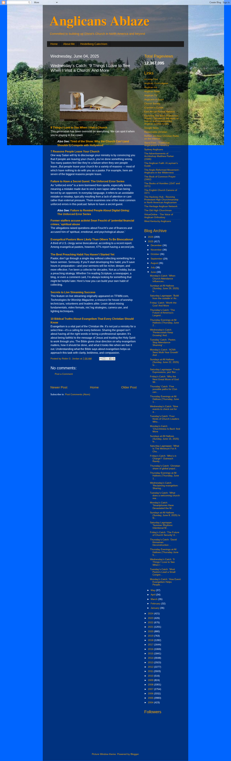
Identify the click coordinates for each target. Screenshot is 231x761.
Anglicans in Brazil (154, 99)
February (156, 603)
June (154, 272)
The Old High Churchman (158, 210)
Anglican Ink (150, 87)
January (155, 608)
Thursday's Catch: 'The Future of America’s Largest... (162, 313)
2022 (151, 622)
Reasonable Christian (155, 132)
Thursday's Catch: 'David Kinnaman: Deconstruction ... (163, 542)
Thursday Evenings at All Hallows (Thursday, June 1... (164, 399)
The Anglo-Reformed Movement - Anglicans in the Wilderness (162, 171)
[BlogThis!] (104, 358)
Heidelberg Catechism (93, 44)
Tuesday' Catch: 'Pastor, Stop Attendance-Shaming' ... (163, 342)
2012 (151, 667)
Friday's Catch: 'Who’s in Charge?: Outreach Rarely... (163, 459)
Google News (151, 128)
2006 (151, 693)
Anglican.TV (150, 95)
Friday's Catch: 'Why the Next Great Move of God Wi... (164, 379)
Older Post (129, 387)
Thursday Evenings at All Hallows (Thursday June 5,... (164, 552)
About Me (69, 44)
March (154, 599)
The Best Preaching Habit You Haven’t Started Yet (82, 254)
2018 (151, 640)
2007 (151, 689)
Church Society (152, 103)
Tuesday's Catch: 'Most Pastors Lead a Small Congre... (162, 572)
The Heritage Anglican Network (160, 206)
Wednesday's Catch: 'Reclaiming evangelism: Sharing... (164, 486)
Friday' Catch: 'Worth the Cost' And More (163, 304)
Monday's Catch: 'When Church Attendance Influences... (162, 278)
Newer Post (58, 387)
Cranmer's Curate (153, 107)
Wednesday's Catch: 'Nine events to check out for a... (164, 409)
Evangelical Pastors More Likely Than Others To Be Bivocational (92, 239)
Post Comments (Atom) (77, 394)
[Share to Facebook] (110, 358)
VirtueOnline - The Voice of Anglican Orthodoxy (158, 215)
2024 (151, 613)
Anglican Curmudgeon (156, 83)
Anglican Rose (152, 91)
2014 (151, 658)
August (155, 263)
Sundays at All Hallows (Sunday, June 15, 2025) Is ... (164, 439)
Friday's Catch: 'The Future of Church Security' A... (164, 533)
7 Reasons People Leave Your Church (75, 151)
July (153, 267)
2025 (151, 241)
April (153, 594)
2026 (151, 237)
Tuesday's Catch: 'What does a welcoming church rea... (165, 496)
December (157, 245)
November (157, 249)
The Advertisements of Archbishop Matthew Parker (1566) (159, 156)
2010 (151, 676)
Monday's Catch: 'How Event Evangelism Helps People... (165, 582)
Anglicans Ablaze (99, 20)
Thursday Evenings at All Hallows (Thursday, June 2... (164, 323)
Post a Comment (64, 374)
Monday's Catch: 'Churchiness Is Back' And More (165, 429)
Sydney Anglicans (153, 149)
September (157, 258)
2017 (151, 644)
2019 (151, 636)
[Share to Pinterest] (113, 358)
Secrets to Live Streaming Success (73, 292)
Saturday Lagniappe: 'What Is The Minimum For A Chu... (164, 449)
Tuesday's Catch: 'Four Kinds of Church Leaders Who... (164, 419)
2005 (151, 698)
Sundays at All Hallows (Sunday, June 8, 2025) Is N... (165, 515)
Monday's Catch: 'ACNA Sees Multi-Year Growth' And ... (164, 352)
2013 (151, 662)
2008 (151, 684)
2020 (151, 631)
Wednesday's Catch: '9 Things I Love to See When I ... (162, 562)
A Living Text (151, 79)
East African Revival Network (159, 111)
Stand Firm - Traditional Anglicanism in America (156, 144)
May (153, 590)
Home (54, 44)
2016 (151, 649)
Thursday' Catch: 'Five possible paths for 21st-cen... (164, 389)
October (155, 254)
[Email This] (100, 358)
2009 (151, 680)
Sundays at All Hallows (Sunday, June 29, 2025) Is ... (164, 288)
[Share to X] (107, 358)
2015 (151, 653)
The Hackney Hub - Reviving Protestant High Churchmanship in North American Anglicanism (161, 200)
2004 (151, 702)
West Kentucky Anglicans (157, 221)
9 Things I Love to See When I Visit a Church (79, 127)
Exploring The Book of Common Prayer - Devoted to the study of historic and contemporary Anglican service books (161, 119)
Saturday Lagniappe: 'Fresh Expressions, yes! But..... (165, 370)
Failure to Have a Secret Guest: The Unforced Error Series (87, 181)
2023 (151, 618)
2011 (151, 671)
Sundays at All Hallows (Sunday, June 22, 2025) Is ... (164, 362)
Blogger (135, 754)
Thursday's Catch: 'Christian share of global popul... (165, 467)
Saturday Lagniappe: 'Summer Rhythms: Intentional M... (161, 525)
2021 (151, 627)
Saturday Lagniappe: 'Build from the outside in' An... (164, 297)
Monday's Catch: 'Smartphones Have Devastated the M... (162, 505)
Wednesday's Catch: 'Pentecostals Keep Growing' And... (161, 332)
